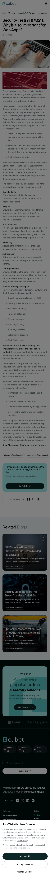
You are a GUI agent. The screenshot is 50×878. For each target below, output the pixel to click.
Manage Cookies (25, 872)
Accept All (25, 856)
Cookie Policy (22, 841)
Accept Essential (25, 864)
